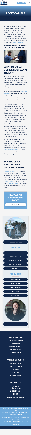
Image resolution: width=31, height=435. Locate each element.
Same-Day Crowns (15, 253)
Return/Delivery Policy (20, 421)
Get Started (15, 205)
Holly (10, 414)
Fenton (18, 412)
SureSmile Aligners (15, 261)
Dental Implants (15, 257)
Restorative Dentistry (16, 341)
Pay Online (15, 291)
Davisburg (12, 412)
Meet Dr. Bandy (15, 279)
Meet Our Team (15, 283)
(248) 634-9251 (22, 3)
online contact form (12, 183)
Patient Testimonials (15, 287)
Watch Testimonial (15, 324)
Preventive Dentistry (15, 349)
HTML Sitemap (25, 417)
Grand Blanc (24, 412)
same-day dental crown (11, 150)
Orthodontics (15, 344)
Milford (20, 414)
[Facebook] (14, 394)
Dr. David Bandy (9, 171)
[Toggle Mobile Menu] (29, 3)
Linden (15, 414)
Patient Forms (15, 295)
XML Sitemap (15, 419)
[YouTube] (17, 394)
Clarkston (5, 412)
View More (15, 269)
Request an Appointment (15, 397)
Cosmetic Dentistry (15, 347)
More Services (15, 352)
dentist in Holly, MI (9, 173)
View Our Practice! (15, 242)
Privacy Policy (7, 421)
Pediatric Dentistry (15, 265)
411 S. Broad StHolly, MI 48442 (15, 387)
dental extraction (18, 42)
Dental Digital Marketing (10, 423)
